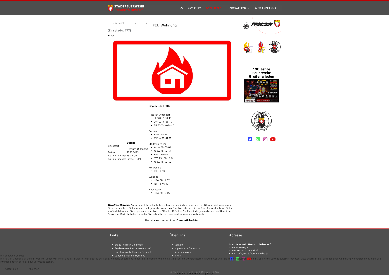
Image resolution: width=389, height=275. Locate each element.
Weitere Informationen (187, 273)
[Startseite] (182, 8)
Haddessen (155, 189)
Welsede (153, 176)
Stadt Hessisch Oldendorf (129, 244)
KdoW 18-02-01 (162, 150)
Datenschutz (195, 248)
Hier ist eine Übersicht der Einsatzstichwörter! (172, 220)
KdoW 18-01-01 (162, 147)
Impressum (180, 248)
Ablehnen (34, 268)
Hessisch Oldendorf (159, 114)
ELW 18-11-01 (161, 154)
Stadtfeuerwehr (157, 143)
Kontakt (178, 244)
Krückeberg (155, 167)
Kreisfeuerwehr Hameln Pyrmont (133, 252)
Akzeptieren (11, 268)
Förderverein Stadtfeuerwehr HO (133, 248)
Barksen (153, 131)
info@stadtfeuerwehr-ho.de (253, 253)
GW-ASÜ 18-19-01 (164, 158)
